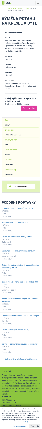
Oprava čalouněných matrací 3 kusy (15, 330)
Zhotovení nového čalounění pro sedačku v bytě (20, 316)
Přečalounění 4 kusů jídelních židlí (15, 222)
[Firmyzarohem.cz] (6, 3)
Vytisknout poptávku (20, 186)
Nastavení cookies (19, 426)
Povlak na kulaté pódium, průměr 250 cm (17, 208)
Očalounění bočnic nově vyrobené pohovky (18, 251)
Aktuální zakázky (14, 8)
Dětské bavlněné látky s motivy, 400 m (17, 237)
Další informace (30, 422)
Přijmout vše (34, 426)
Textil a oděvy (25, 8)
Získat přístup (29, 108)
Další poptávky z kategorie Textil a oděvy (21, 359)
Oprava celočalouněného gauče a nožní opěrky (20, 344)
